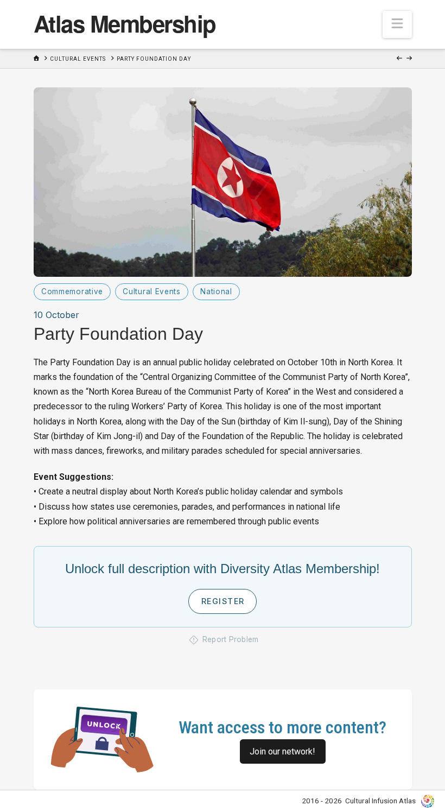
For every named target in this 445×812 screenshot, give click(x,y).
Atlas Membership (125, 23)
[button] (397, 24)
